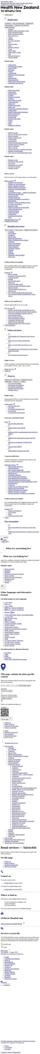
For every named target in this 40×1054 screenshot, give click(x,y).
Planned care (12, 291)
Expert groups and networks (16, 412)
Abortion (10, 95)
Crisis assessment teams (15, 209)
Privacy (6, 1046)
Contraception (12, 139)
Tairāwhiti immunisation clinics (21, 828)
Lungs (10, 49)
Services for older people (15, 284)
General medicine (17, 786)
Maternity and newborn (19, 793)
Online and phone (10, 325)
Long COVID (12, 68)
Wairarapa (11, 253)
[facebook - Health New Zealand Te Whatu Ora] (2, 987)
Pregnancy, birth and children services (19, 202)
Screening (11, 191)
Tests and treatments (18, 23)
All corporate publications (15, 423)
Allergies (10, 29)
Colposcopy (15, 776)
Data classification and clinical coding (19, 480)
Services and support (10, 978)
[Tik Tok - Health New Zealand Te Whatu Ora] (2, 1037)
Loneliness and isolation (15, 216)
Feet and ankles (12, 44)
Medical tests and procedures (16, 81)
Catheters (11, 99)
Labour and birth (13, 196)
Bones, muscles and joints (15, 34)
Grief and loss (12, 214)
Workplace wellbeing (14, 125)
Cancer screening (13, 102)
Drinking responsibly (14, 105)
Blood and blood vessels (15, 32)
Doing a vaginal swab (14, 138)
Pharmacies (11, 282)
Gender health (12, 110)
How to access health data (15, 470)
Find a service (19, 230)
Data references (12, 483)
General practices (13, 277)
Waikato (10, 252)
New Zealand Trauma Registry (17, 476)
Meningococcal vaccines (15, 165)
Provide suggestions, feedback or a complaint (21, 493)
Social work (15, 818)
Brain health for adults (14, 100)
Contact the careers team (15, 516)
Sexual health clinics (14, 281)
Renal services (16, 809)
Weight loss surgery (17, 824)
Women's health (12, 57)
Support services (13, 287)
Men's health (12, 51)
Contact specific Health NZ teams (18, 486)
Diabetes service (16, 781)
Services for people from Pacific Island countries (22, 312)
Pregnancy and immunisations (17, 189)
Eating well (11, 107)
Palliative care (16, 804)
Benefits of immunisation (15, 151)
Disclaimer (7, 977)
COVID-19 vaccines (14, 166)
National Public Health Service (17, 289)
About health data (13, 468)
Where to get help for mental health (18, 207)
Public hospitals (12, 274)
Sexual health (12, 117)
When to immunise (13, 146)
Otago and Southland (14, 243)
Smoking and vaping (14, 119)
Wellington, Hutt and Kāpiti (16, 255)
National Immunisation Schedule (17, 143)
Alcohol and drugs (13, 211)
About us (7, 371)
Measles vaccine (13, 133)
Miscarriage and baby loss (15, 194)
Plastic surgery (16, 808)
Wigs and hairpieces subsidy (16, 318)
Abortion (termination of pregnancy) (18, 199)
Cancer (10, 37)
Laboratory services (17, 791)
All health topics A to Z (11, 219)
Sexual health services (18, 814)
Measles (10, 71)
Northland (11, 242)
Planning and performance (16, 388)
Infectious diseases (13, 47)
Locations (7, 975)
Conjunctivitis (12, 73)
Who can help (8, 308)
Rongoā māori (12, 78)
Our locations (12, 512)
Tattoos (10, 120)
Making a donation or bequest (17, 491)
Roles (10, 514)
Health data (8, 381)
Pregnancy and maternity (21, 25)
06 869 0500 (8, 883)
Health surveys (12, 473)
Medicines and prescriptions (16, 75)
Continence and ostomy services (21, 778)
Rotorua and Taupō (14, 245)
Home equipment (13, 80)
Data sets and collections (15, 466)
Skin (9, 54)
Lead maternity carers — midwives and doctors (22, 192)
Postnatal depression (14, 197)
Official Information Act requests (17, 490)
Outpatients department (18, 803)
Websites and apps (9, 973)
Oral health (15, 799)
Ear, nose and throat (14, 41)
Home (6, 731)
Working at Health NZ (14, 511)
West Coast (11, 257)
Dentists (10, 279)
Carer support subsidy (14, 315)
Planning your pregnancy (15, 182)
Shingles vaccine (13, 168)
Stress (10, 217)
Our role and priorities (14, 383)
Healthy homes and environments (18, 112)
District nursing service (18, 783)
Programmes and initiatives (16, 385)
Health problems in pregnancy (17, 187)
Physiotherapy (16, 806)
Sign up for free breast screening (17, 134)
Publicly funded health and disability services (21, 310)
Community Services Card (16, 320)
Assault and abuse (13, 212)
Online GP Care (9, 369)
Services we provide (10, 727)
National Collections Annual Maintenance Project (22, 481)
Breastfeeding (12, 201)
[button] (4, 947)
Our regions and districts (15, 387)
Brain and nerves (13, 36)
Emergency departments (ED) (17, 276)
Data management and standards (17, 478)
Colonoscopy (12, 92)
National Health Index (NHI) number (19, 323)
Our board (11, 407)
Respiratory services (18, 811)
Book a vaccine (12, 148)
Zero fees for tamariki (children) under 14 (20, 313)
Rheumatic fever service (19, 813)
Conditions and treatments (12, 958)
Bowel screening (13, 136)
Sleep (9, 124)
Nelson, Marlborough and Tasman (18, 240)
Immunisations (9, 25)
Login (5, 540)
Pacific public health (14, 114)
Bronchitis (11, 70)
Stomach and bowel (14, 56)
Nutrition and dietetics (18, 796)
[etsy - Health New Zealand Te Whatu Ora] (20, 1031)
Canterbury (11, 235)
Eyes (9, 42)
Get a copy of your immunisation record (20, 153)
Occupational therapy (18, 798)
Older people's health (14, 52)
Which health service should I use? (14, 839)
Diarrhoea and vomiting (15, 66)
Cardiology (15, 771)
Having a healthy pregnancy (16, 186)
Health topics (8, 15)
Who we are (16, 379)
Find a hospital (9, 230)
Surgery (10, 76)
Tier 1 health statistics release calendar (19, 471)
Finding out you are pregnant (16, 184)
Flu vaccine (11, 163)
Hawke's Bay (12, 237)
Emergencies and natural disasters (18, 109)
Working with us (13, 390)
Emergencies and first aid (15, 83)
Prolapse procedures (14, 97)
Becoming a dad (13, 206)
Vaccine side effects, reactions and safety (20, 149)
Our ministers (12, 411)
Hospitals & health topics (8, 3)
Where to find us (9, 724)
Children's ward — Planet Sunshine (22, 774)
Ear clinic (14, 784)
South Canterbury (13, 247)
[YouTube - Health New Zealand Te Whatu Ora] (2, 1034)
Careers (18, 3)
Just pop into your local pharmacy (14, 843)
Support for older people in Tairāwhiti (23, 821)
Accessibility (8, 1047)
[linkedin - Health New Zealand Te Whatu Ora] (2, 993)
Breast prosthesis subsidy (15, 317)
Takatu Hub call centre (18, 823)
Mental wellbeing (9, 27)
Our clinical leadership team (16, 409)
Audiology (15, 768)
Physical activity (13, 115)
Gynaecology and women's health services (24, 788)
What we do (8, 379)
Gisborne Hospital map (11, 726)
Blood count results (14, 90)
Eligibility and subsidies (30, 230)
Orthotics (14, 801)
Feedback (7, 272)
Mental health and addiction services (22, 794)
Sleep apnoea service (18, 816)
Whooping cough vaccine (15, 161)
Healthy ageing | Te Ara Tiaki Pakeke (23, 789)
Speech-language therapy (19, 819)
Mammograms (12, 94)
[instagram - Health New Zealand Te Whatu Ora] (2, 990)
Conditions (8, 23)
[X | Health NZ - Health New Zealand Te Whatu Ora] (2, 1039)
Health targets (8, 404)
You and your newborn (15, 204)
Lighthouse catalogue (14, 475)
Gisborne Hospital (17, 766)
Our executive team (14, 406)
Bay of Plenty (12, 233)
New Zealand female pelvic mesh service (20, 292)
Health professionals (27, 3)
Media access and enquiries (16, 488)
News (6, 422)
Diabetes (10, 39)
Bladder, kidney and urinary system (18, 31)
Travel (10, 122)
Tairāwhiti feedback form (19, 826)
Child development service (20, 773)
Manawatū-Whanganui (15, 238)
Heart (9, 46)
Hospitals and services (11, 221)
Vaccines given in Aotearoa (16, 144)
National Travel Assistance (16, 322)
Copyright (7, 1049)
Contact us (16, 381)
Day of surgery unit (17, 779)
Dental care (11, 104)
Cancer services (16, 769)
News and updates (9, 963)
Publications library (27, 379)
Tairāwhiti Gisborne (14, 248)
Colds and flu (12, 65)
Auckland (11, 232)
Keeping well (29, 23)
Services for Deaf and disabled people (19, 286)
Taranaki (10, 250)
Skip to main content (7, 1)
